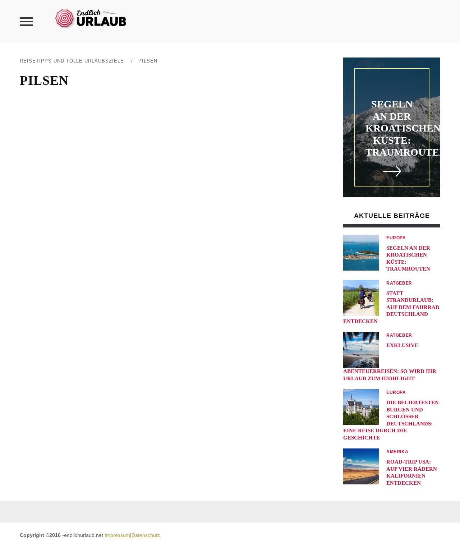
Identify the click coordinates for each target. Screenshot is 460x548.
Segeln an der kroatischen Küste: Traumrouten (405, 128)
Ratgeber (399, 283)
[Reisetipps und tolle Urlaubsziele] (90, 18)
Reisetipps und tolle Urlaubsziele (72, 61)
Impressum (117, 535)
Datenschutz (146, 535)
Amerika (397, 451)
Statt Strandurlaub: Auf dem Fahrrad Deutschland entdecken (391, 307)
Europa (396, 237)
